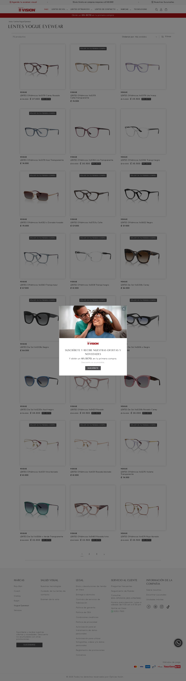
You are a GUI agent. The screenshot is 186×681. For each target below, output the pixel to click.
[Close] (124, 309)
